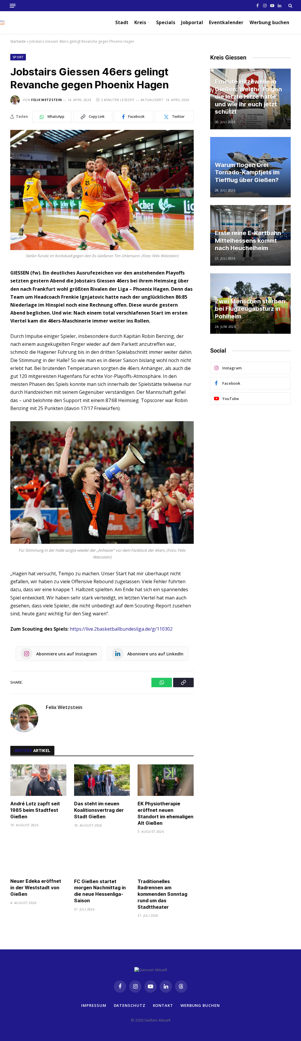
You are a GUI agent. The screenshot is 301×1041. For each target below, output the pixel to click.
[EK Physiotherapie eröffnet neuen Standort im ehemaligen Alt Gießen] (166, 780)
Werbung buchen (269, 22)
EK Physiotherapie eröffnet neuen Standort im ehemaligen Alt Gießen (165, 813)
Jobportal (192, 22)
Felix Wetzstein (46, 100)
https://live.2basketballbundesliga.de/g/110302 (121, 629)
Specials (165, 22)
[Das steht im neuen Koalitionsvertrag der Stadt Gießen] (102, 780)
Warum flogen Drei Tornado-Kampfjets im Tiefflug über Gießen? (247, 172)
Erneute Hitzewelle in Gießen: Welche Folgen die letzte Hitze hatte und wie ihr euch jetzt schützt (248, 96)
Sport (18, 57)
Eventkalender (226, 22)
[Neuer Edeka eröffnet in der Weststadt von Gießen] (38, 857)
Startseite (18, 41)
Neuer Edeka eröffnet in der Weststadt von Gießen (35, 887)
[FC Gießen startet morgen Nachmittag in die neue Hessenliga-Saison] (102, 857)
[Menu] (13, 5)
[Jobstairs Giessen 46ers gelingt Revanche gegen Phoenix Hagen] (102, 190)
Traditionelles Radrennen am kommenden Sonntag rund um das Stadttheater (162, 894)
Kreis (140, 22)
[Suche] (289, 5)
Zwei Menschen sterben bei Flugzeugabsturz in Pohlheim (250, 309)
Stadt (121, 22)
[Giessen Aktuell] (19, 22)
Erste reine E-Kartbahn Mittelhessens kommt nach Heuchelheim (248, 240)
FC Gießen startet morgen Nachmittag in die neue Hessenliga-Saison (100, 890)
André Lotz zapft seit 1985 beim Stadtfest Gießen (35, 810)
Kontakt (163, 1005)
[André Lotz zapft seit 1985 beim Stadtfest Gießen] (38, 780)
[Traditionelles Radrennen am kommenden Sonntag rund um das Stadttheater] (166, 857)
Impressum (93, 1005)
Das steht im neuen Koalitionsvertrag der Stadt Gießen (99, 810)
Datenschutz (130, 1005)
